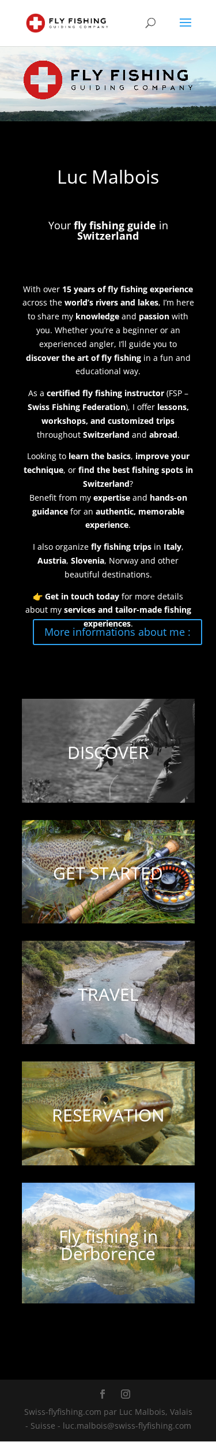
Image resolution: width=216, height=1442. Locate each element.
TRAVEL (108, 994)
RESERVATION (108, 1115)
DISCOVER (108, 752)
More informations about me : (117, 632)
